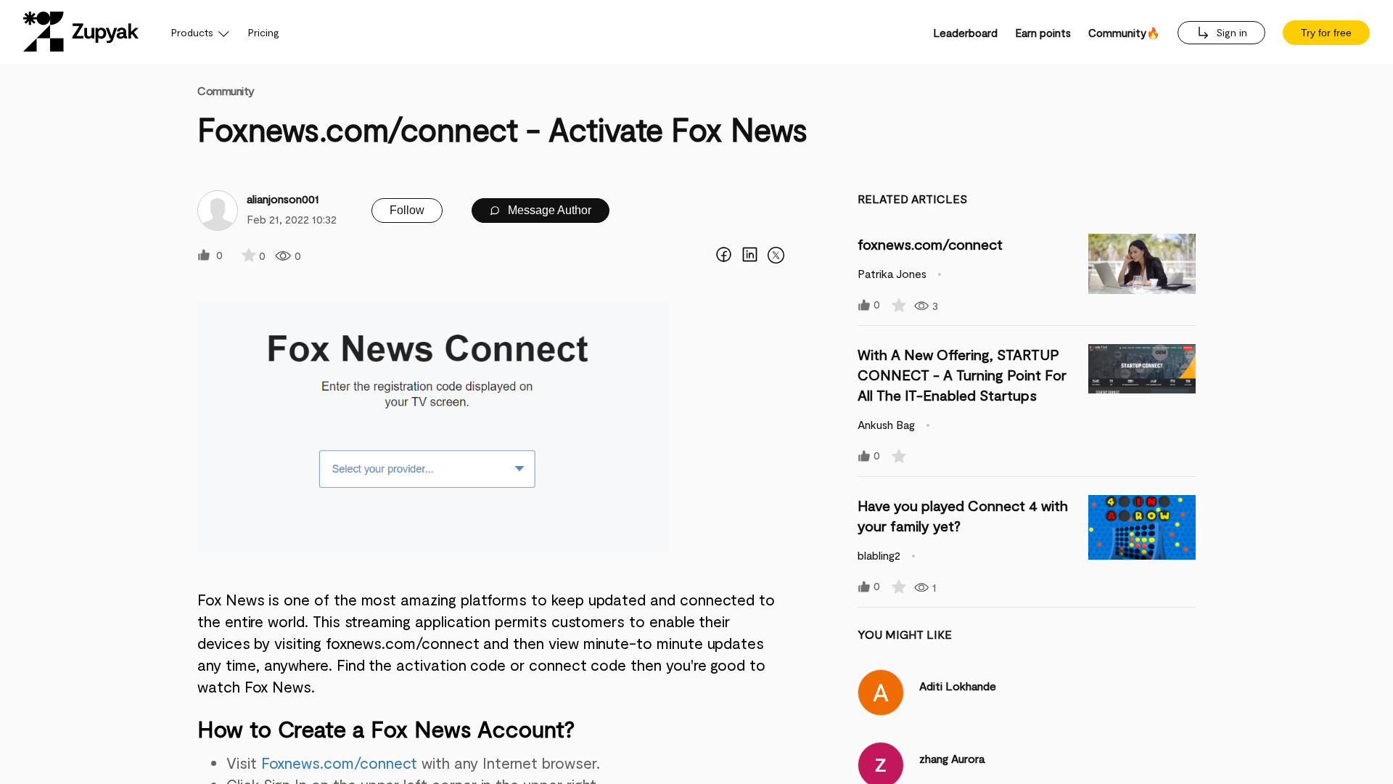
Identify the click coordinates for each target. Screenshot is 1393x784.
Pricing (263, 32)
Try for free (1326, 32)
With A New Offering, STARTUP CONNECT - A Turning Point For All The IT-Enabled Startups (962, 375)
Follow (407, 210)
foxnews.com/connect (930, 244)
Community (226, 90)
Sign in (1230, 32)
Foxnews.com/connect (339, 763)
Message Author (548, 210)
